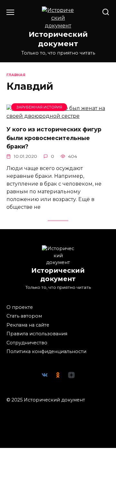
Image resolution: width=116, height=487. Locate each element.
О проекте (19, 307)
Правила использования (36, 334)
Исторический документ (58, 39)
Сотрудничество (26, 343)
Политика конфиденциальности (46, 351)
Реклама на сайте (27, 325)
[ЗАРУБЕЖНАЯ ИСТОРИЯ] (58, 116)
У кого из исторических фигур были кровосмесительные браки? (54, 138)
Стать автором (24, 316)
